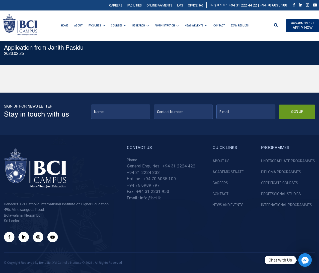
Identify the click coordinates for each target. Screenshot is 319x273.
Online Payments (159, 5)
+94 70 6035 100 (159, 178)
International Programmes (286, 205)
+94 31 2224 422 (178, 165)
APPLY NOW (302, 26)
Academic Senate (228, 172)
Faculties (94, 25)
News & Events (194, 25)
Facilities (134, 5)
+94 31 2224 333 (143, 172)
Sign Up (297, 112)
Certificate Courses (279, 183)
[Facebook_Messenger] (305, 260)
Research (138, 25)
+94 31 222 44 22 (243, 5)
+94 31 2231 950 (152, 191)
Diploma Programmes (281, 172)
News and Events (228, 205)
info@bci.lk (150, 197)
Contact (219, 25)
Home (64, 25)
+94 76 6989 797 (143, 185)
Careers (115, 5)
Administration (165, 25)
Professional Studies (281, 194)
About (78, 25)
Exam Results (240, 25)
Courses (117, 25)
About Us (221, 161)
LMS (180, 5)
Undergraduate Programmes (288, 161)
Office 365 (196, 5)
